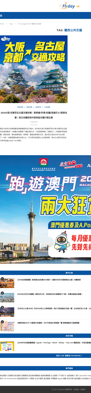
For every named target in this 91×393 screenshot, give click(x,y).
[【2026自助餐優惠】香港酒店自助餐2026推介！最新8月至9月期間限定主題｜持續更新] (7, 283)
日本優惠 (47, 107)
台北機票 (54, 375)
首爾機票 (24, 375)
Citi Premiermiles (10, 378)
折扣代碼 (70, 378)
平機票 (32, 378)
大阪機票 (10, 375)
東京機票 (3, 375)
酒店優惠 (46, 378)
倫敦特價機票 (45, 375)
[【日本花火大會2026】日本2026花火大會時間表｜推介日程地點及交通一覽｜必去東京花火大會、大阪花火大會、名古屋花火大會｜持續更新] (7, 312)
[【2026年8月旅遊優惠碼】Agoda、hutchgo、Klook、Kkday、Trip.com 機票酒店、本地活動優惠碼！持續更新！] (7, 346)
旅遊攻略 (29, 107)
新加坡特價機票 (34, 375)
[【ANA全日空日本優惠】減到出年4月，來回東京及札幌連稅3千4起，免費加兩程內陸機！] (7, 297)
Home (2, 24)
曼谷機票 (17, 375)
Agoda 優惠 (62, 378)
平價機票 (54, 378)
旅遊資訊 (38, 107)
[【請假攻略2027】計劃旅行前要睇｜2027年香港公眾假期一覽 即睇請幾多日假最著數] (7, 326)
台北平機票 (39, 378)
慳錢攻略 (20, 107)
